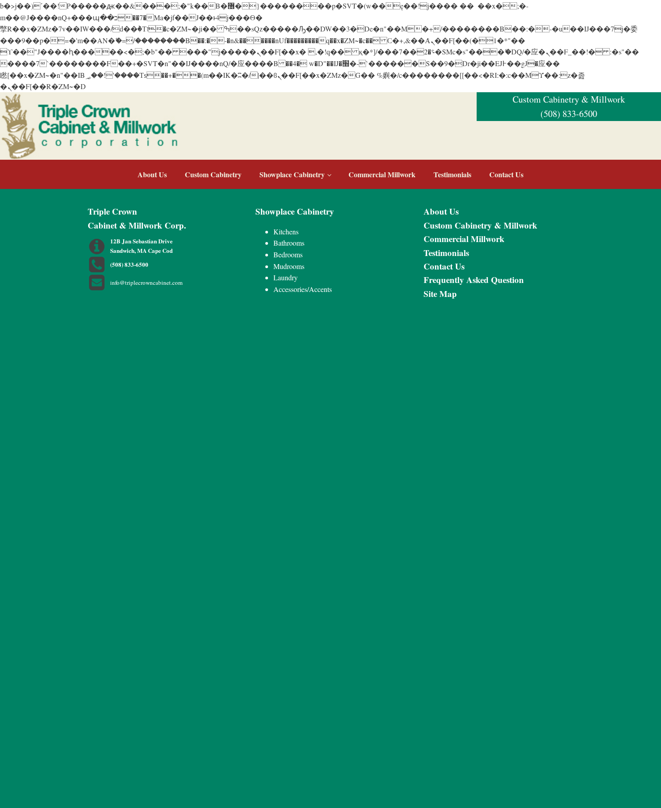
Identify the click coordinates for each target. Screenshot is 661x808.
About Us (152, 174)
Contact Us (506, 174)
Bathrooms (288, 242)
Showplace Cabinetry (292, 174)
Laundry (285, 277)
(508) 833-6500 (568, 114)
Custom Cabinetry (213, 174)
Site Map (440, 293)
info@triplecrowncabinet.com (146, 282)
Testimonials (452, 174)
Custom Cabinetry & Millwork (480, 225)
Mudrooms (288, 266)
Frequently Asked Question (474, 280)
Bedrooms (288, 254)
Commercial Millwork (381, 174)
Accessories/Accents (302, 289)
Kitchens (286, 231)
